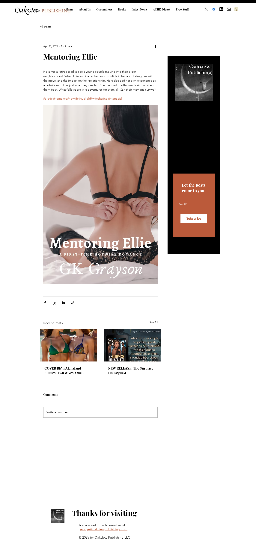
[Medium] (221, 9)
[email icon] (229, 9)
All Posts (45, 26)
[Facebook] (214, 9)
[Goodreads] (236, 9)
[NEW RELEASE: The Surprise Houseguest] (132, 345)
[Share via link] (72, 303)
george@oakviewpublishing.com (103, 529)
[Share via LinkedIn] (63, 303)
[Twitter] (198, 245)
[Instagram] (190, 245)
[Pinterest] (206, 245)
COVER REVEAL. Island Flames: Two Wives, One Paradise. (63, 370)
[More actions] (155, 46)
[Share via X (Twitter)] (54, 303)
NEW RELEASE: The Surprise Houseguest (130, 370)
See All (153, 322)
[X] (206, 9)
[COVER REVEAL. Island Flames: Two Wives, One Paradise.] (68, 345)
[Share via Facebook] (45, 303)
